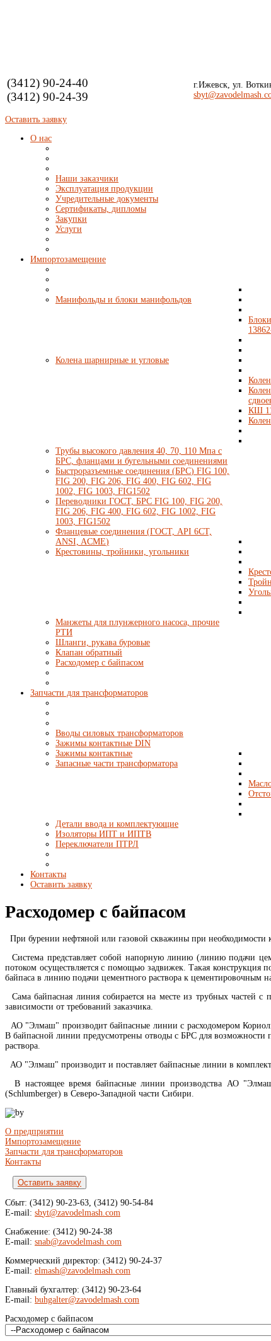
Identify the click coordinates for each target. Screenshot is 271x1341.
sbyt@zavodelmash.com (77, 1212)
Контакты (23, 1161)
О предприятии (34, 1131)
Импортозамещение (43, 1141)
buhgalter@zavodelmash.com (87, 1299)
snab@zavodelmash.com (78, 1241)
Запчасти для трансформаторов (64, 1151)
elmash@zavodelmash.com (82, 1270)
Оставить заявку (36, 119)
